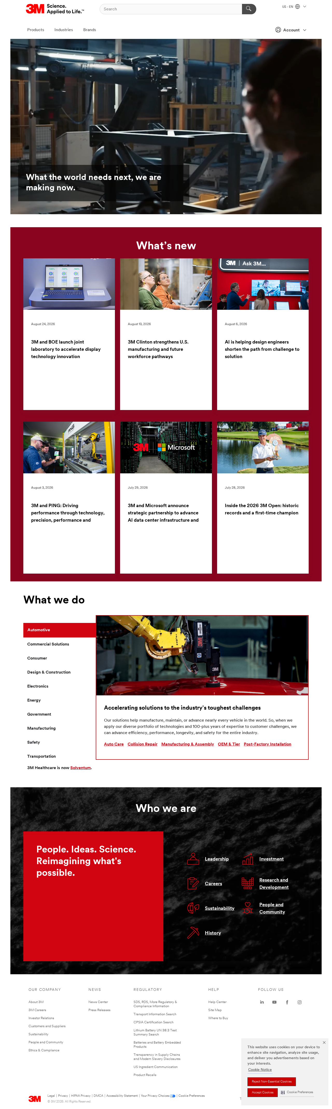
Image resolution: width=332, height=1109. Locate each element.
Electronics (38, 686)
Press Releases (99, 1010)
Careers (213, 884)
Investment (271, 859)
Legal (51, 1096)
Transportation (41, 757)
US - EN (288, 7)
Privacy (63, 1096)
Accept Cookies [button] (262, 1092)
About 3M (36, 1002)
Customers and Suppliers (47, 1026)
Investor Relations (41, 1018)
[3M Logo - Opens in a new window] (55, 9)
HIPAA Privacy (81, 1096)
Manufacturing (41, 729)
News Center (98, 1002)
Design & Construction (49, 672)
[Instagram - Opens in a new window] (299, 1002)
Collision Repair (142, 744)
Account (291, 30)
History (213, 933)
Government (39, 715)
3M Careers (37, 1010)
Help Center (217, 1002)
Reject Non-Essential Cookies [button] (272, 1081)
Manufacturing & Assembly (187, 744)
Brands (89, 30)
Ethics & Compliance (44, 1050)
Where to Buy (218, 1018)
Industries (63, 30)
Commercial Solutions (48, 644)
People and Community (46, 1042)
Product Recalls (145, 1075)
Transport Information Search (155, 1014)
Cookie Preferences (191, 1096)
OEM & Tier (229, 744)
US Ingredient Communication (156, 1067)
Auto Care (114, 744)
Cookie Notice (260, 1070)
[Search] (249, 9)
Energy (34, 700)
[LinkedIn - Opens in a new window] (262, 1002)
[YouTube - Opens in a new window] (274, 1002)
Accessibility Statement (122, 1096)
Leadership (217, 859)
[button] (297, 1092)
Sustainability (219, 908)
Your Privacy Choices (155, 1096)
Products (35, 30)
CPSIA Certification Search (154, 1022)
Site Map (215, 1010)
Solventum (80, 768)
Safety (33, 743)
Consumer (37, 658)
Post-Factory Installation (267, 744)
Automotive (38, 630)
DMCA (98, 1096)
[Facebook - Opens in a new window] (287, 1002)
